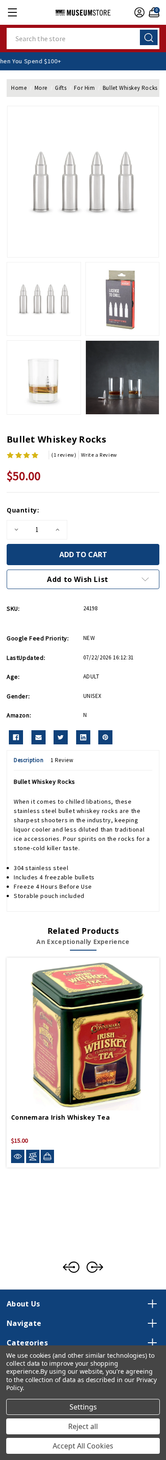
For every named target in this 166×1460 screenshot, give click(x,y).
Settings (83, 1407)
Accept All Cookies (83, 1446)
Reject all (83, 1426)
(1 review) (63, 454)
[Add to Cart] (47, 1156)
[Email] (38, 737)
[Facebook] (16, 737)
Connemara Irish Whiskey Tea (60, 1117)
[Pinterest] (105, 737)
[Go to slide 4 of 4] (71, 1267)
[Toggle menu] (12, 12)
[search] (149, 37)
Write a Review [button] (99, 454)
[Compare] (32, 1156)
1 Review (61, 760)
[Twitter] (61, 737)
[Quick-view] (17, 1156)
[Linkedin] (83, 737)
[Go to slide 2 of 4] (95, 1267)
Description (29, 760)
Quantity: (23, 510)
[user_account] (138, 12)
